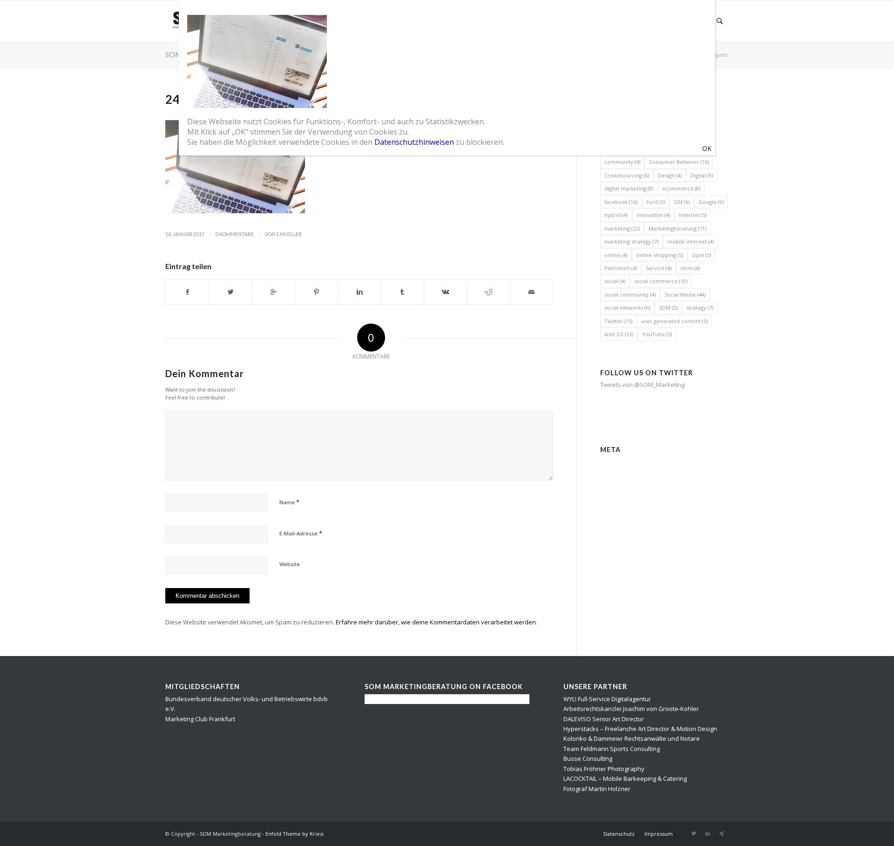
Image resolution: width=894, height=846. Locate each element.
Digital (702, 175)
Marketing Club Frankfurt (200, 719)
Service (658, 267)
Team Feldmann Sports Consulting (611, 748)
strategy (699, 307)
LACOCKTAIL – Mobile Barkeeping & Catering (625, 778)
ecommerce (681, 188)
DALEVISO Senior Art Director (603, 719)
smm (690, 267)
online (615, 254)
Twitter (618, 321)
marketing (622, 228)
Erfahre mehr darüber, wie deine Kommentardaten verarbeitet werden (436, 622)
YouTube (657, 334)
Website (289, 564)
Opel (701, 254)
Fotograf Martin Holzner (596, 789)
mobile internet (690, 241)
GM (682, 201)
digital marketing (628, 188)
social (614, 280)
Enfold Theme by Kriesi (294, 833)
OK (706, 148)
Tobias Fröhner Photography (603, 769)
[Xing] (722, 833)
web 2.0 (618, 334)
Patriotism (620, 267)
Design (670, 175)
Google (711, 201)
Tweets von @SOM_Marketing (642, 384)
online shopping (659, 254)
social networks (627, 307)
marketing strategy (631, 241)
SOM (668, 307)
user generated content (674, 321)
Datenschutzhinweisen (414, 142)
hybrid (616, 214)
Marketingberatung (677, 228)
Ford (655, 201)
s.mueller (289, 234)
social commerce (660, 280)
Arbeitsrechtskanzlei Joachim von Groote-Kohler (631, 708)
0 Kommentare (235, 234)
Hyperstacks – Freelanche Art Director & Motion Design (640, 728)
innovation (653, 214)
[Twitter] (694, 833)
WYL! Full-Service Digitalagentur (607, 699)
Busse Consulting (587, 758)
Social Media (684, 294)
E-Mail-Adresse (300, 533)
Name (289, 502)
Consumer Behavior (679, 161)
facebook (620, 201)
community (622, 161)
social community (630, 294)
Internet (692, 214)
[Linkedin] (708, 833)
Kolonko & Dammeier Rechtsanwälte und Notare (631, 738)
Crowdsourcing (626, 175)
